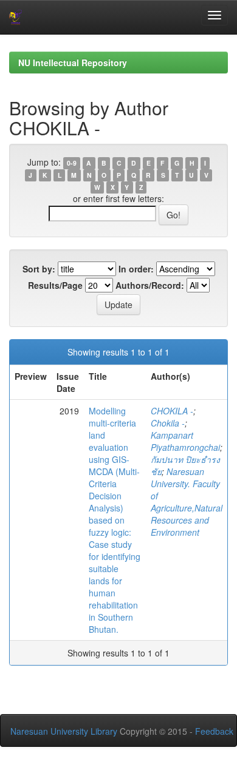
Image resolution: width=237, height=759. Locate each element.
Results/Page (55, 285)
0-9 (72, 162)
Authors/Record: (149, 285)
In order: (136, 269)
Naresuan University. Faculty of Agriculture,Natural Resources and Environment (186, 501)
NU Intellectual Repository (72, 62)
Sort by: (38, 269)
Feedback (214, 731)
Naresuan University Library (63, 731)
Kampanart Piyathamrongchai (185, 441)
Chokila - (168, 423)
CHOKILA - (172, 411)
